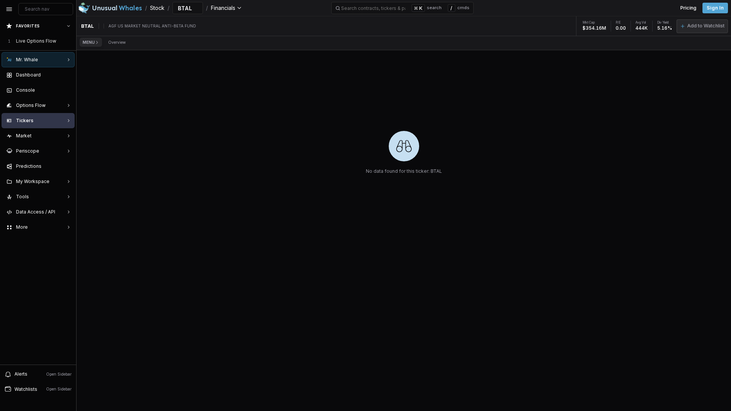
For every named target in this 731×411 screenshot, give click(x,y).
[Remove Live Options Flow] (69, 41)
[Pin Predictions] (67, 166)
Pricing (688, 8)
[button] (702, 26)
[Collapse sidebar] (9, 9)
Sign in (715, 8)
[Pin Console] (67, 90)
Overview (117, 42)
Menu (89, 42)
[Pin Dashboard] (67, 75)
